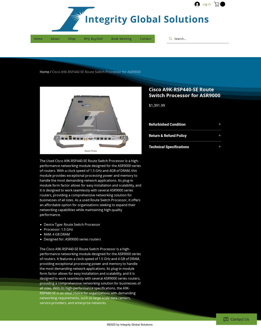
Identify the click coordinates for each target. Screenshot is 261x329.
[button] (220, 4)
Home (44, 72)
